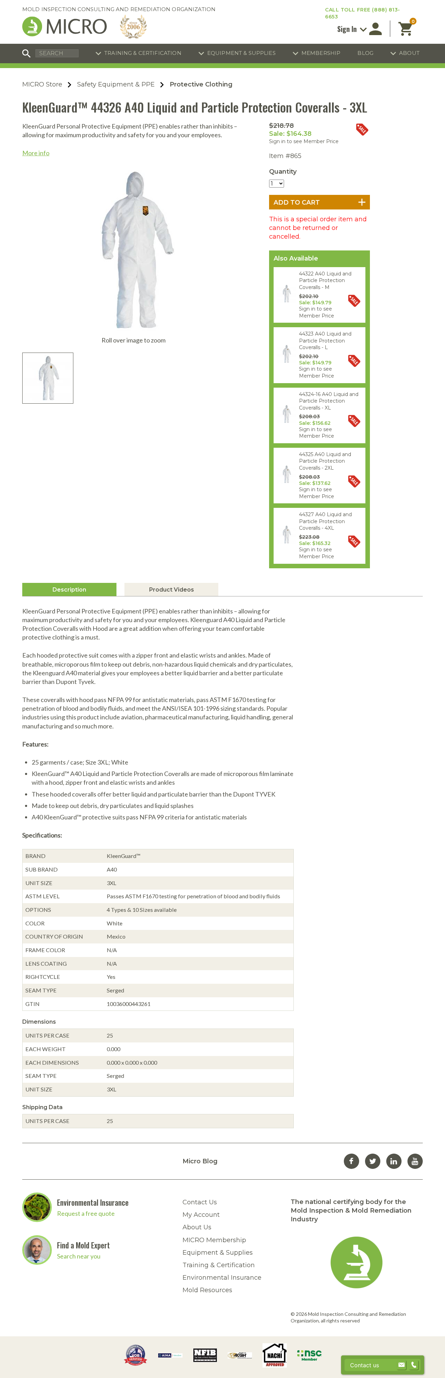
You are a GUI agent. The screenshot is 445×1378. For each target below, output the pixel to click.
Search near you (78, 1256)
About (409, 53)
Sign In (347, 29)
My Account (201, 1215)
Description (69, 589)
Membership (321, 53)
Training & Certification (142, 53)
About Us (197, 1227)
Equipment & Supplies (241, 53)
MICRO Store (42, 84)
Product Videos (171, 589)
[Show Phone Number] (413, 1365)
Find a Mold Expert (83, 1245)
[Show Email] (401, 1365)
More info (35, 153)
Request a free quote (86, 1213)
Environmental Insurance (93, 1202)
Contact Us (200, 1202)
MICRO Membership (214, 1240)
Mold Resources (207, 1290)
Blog (365, 53)
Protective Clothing (201, 84)
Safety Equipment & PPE (116, 84)
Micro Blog (200, 1161)
